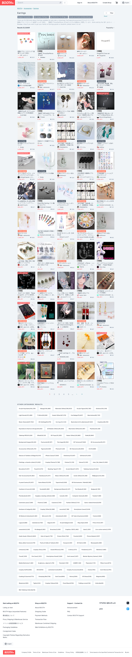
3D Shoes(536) (86, 576)
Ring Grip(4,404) (83, 522)
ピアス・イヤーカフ (24, 83)
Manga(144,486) (45, 408)
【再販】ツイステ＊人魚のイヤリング (105, 144)
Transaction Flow (40, 619)
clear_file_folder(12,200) (100, 462)
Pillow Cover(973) (105, 563)
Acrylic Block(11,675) (72, 469)
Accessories (28, 8)
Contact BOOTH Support (75, 615)
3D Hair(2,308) (81, 543)
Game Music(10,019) (44, 482)
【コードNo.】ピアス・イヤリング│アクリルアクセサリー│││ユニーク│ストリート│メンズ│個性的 (26, 174)
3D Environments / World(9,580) (81, 482)
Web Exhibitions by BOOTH (44, 627)
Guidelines (61, 652)
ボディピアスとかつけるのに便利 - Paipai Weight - (105, 264)
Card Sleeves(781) (105, 570)
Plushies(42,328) (95, 428)
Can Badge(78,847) (77, 415)
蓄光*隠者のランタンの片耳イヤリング (105, 202)
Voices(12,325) (83, 462)
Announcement (72, 607)
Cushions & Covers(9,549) (27, 489)
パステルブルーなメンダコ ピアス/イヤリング (66, 204)
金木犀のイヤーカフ (83, 353)
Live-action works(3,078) (103, 529)
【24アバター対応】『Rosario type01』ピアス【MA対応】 (26, 294)
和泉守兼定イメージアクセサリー (45, 384)
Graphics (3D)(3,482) (72, 529)
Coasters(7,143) (56, 502)
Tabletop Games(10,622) (91, 469)
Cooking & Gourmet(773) (26, 576)
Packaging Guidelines (10, 627)
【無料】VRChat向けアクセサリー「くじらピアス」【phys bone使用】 (45, 114)
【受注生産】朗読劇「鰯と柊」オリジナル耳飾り (105, 84)
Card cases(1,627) (72, 556)
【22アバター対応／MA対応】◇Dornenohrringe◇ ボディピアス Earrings (65, 324)
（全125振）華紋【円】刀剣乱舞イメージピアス (26, 262)
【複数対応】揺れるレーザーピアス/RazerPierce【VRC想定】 (105, 114)
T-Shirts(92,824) (42, 415)
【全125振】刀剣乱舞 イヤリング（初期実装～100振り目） (85, 204)
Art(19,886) (92, 449)
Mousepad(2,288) (96, 543)
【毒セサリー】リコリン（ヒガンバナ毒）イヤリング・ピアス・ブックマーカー (26, 324)
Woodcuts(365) (23, 583)
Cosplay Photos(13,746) (52, 462)
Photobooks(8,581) (25, 496)
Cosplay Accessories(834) (75, 570)
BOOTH (19, 8)
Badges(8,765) (95, 489)
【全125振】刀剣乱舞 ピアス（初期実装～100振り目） (65, 144)
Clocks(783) (91, 570)
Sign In (79, 2)
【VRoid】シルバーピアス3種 (65, 381)
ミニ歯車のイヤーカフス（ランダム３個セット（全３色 (45, 294)
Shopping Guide (40, 611)
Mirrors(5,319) (46, 516)
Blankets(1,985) (101, 549)
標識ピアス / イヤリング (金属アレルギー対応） (26, 52)
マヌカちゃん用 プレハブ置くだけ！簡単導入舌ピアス (86, 114)
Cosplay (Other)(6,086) (47, 509)
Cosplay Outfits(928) (25, 570)
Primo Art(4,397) (98, 522)
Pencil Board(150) (68, 583)
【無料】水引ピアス (83, 293)
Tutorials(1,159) (63, 563)
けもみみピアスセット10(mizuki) (105, 384)
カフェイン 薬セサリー (104, 351)
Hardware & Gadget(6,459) (27, 509)
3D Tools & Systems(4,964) (79, 516)
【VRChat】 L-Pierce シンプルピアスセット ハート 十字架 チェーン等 (85, 264)
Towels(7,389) (96, 496)
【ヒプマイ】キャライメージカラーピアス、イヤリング (85, 234)
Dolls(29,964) (89, 435)
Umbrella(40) (99, 583)
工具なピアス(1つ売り (103, 233)
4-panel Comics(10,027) (26, 482)
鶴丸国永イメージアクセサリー (85, 144)
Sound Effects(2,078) (57, 549)
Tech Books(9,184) (80, 489)
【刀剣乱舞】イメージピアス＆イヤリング (105, 174)
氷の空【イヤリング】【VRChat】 (65, 234)
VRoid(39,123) (41, 435)
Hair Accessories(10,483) (27, 475)
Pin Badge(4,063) (40, 529)
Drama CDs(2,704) (63, 536)
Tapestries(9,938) (61, 482)
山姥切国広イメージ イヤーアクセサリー (45, 324)
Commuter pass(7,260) (26, 502)
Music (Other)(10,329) (62, 475)
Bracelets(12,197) (24, 469)
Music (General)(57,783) (26, 422)
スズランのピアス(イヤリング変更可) (45, 84)
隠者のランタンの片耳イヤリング (85, 381)
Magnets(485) (100, 576)
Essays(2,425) (67, 543)
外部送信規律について (82, 652)
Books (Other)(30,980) (74, 435)
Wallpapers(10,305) (98, 475)
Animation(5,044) (61, 516)
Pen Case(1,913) (37, 556)
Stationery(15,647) (69, 455)
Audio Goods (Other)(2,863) (27, 536)
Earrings (36, 8)
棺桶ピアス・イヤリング (44, 351)
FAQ (68, 611)
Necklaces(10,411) (45, 475)
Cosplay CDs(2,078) (39, 549)
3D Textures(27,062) (79, 442)
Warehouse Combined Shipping (45, 623)
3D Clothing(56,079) (44, 422)
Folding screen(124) (84, 583)
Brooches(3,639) (55, 529)
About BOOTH (92, 2)
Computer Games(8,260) (80, 496)
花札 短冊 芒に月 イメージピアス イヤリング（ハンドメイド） (85, 324)
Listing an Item (8, 607)
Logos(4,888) (23, 522)
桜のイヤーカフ (22, 233)
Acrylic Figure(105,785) (84, 408)
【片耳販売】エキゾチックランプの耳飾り (105, 292)
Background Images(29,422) (27, 442)
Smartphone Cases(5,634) (82, 509)
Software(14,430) (85, 455)
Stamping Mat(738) (45, 576)
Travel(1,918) (23, 556)
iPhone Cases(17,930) (52, 455)
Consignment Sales (9, 631)
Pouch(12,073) (38, 469)
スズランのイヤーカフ (64, 263)
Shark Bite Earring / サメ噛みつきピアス (45, 204)
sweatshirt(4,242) (24, 529)
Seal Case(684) (60, 576)
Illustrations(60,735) (94, 415)
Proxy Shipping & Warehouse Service (15, 619)
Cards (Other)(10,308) (80, 475)
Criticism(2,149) (24, 549)
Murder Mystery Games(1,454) (92, 556)
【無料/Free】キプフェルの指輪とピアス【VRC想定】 (26, 112)
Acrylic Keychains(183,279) (27, 408)
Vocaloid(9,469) (45, 489)
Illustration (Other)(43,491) (77, 428)
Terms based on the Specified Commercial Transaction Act (106, 652)
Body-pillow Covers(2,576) (27, 543)
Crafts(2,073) (72, 549)
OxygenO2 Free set (103, 53)
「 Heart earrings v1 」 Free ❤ (66, 354)
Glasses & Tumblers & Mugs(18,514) (30, 455)
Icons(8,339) (64, 496)
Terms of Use (36, 652)
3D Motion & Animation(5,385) (28, 516)
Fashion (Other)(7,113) (73, 502)
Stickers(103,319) (101, 408)
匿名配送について (8, 615)
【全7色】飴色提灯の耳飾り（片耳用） (45, 232)
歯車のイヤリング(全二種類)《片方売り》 (65, 112)
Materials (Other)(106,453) (63, 408)
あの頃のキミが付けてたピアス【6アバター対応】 (65, 84)
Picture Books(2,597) (93, 536)
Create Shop (107, 2)
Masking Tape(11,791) (54, 469)
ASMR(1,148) (77, 563)
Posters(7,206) (42, 502)
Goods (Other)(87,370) (59, 415)
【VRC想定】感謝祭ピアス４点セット (85, 174)
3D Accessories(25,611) (98, 442)
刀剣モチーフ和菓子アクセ (45, 141)
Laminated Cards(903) (55, 570)
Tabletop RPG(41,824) (25, 435)
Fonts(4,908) (97, 516)
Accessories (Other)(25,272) (27, 449)
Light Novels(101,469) (25, 415)
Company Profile (26, 652)
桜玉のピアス (101, 323)
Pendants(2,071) (87, 549)
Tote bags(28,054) (63, 442)
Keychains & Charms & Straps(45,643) (30, 428)
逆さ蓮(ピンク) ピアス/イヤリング (26, 144)
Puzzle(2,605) (78, 536)
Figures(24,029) (46, 449)
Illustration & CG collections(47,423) (82, 422)
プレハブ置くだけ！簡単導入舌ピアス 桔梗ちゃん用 (65, 294)
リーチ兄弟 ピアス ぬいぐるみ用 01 (26, 354)
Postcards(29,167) (46, 442)
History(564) (73, 576)
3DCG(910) (40, 570)
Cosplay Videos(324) (51, 583)
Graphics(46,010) (103, 422)
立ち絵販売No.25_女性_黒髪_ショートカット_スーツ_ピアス (26, 202)
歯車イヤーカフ (82, 51)
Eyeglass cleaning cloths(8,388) (45, 496)
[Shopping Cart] (116, 2)
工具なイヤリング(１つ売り (65, 173)
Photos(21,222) (60, 449)
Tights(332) (37, 583)
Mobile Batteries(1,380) (26, 563)
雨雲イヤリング (62, 53)
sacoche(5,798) (64, 509)
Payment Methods (41, 615)
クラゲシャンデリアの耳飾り (45, 174)
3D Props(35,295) (56, 435)
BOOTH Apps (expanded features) (14, 611)
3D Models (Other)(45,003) (55, 428)
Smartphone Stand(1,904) (54, 556)
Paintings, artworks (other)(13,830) (30, 462)
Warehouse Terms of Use (49, 652)
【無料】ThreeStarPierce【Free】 (45, 54)
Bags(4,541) (51, 522)
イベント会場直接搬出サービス (13, 623)
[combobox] (39, 2)
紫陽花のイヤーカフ (83, 83)
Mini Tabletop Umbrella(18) (27, 590)
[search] (60, 2)
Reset (105, 16)
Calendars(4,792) (37, 522)
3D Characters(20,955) (77, 449)
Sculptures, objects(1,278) (46, 563)
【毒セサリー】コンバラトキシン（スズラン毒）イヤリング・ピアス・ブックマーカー (26, 382)
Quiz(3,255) (87, 529)
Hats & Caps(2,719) (47, 536)
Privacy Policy (70, 652)
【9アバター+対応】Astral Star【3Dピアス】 (45, 264)
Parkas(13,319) (69, 462)
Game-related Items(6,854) (92, 502)
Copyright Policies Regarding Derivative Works (16, 636)
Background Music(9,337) (62, 489)
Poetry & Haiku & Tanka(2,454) (49, 543)
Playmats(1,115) (91, 563)
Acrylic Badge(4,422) (66, 522)
